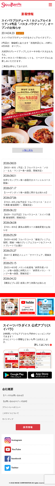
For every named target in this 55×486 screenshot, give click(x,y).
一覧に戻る (27, 150)
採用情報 (28, 427)
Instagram (16, 440)
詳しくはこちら (41, 344)
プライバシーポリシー (11, 407)
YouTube (16, 449)
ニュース (20, 33)
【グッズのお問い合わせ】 (13, 395)
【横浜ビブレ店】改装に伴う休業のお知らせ (24, 283)
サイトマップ (7, 419)
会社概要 (7, 389)
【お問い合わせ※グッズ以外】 (15, 401)
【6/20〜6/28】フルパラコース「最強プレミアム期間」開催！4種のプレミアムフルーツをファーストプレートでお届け (27, 242)
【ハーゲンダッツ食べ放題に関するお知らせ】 (25, 192)
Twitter (14, 467)
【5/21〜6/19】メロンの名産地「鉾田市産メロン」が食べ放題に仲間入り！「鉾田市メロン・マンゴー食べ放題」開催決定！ (26, 270)
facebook (16, 458)
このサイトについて (10, 413)
